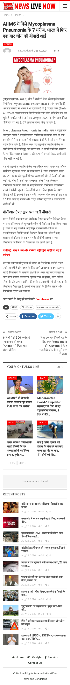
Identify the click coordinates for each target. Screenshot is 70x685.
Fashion (53, 657)
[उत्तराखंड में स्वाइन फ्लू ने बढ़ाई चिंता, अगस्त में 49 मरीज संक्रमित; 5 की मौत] (10, 522)
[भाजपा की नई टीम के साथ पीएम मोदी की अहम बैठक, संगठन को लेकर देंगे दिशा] (10, 580)
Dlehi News (27, 307)
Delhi (11, 422)
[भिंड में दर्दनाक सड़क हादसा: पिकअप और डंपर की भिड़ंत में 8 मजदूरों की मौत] (10, 624)
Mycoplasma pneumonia (48, 307)
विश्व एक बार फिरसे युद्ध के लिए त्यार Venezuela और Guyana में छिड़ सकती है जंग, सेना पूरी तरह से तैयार (53, 346)
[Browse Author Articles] (7, 50)
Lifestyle (36, 657)
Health (8, 44)
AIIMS (15, 307)
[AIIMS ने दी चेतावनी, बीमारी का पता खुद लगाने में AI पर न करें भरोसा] (20, 385)
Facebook (42, 299)
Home (20, 657)
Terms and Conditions (34, 679)
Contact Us (35, 662)
